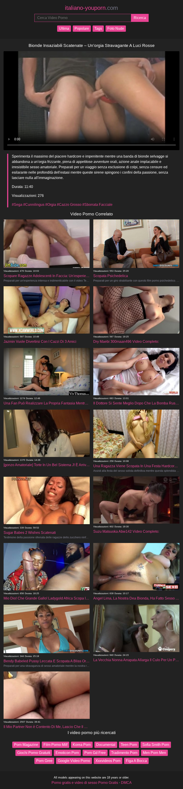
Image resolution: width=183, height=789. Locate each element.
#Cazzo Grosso (69, 204)
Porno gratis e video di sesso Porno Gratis (85, 783)
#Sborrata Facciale (97, 204)
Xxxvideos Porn (108, 761)
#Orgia (50, 204)
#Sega (17, 204)
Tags (98, 28)
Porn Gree (44, 761)
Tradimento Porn (124, 753)
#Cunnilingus (33, 204)
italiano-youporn (91, 8)
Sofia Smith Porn (155, 745)
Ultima (64, 28)
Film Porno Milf (55, 745)
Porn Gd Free (95, 753)
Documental (105, 745)
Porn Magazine (26, 745)
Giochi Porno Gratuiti (33, 753)
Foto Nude (115, 28)
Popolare (82, 28)
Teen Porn (129, 745)
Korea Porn (82, 745)
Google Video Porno (74, 761)
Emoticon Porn (67, 753)
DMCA (126, 783)
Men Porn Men (154, 753)
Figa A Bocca (136, 761)
